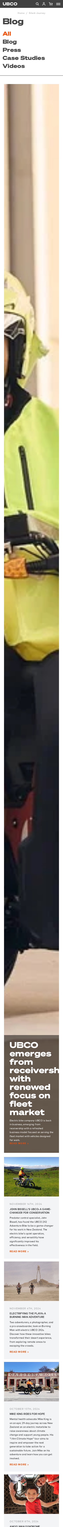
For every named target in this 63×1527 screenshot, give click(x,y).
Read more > (19, 1143)
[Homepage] (10, 4)
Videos (14, 66)
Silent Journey (37, 13)
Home (21, 13)
